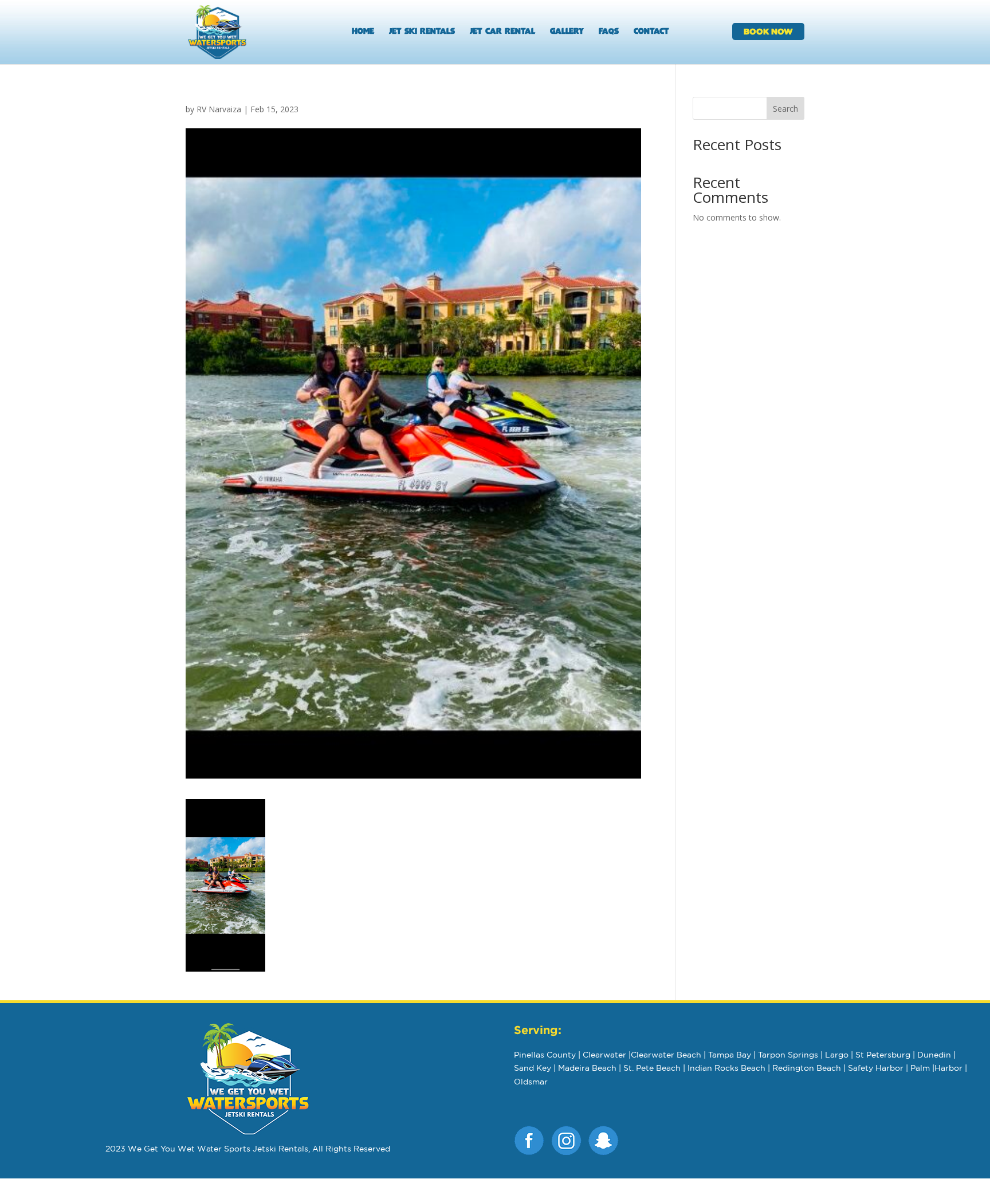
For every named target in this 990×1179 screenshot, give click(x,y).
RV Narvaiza (219, 109)
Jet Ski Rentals (422, 32)
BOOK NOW (768, 31)
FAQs (609, 32)
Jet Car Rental (502, 32)
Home (363, 32)
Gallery (567, 32)
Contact (651, 32)
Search (785, 108)
